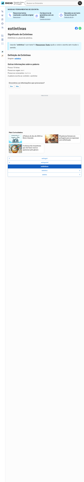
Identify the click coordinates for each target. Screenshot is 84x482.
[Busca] (80, 3)
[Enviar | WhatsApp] (80, 28)
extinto (44, 174)
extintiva (18, 59)
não (17, 86)
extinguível (44, 162)
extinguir (45, 158)
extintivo (44, 170)
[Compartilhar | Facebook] (76, 28)
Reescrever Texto (43, 45)
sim (11, 86)
